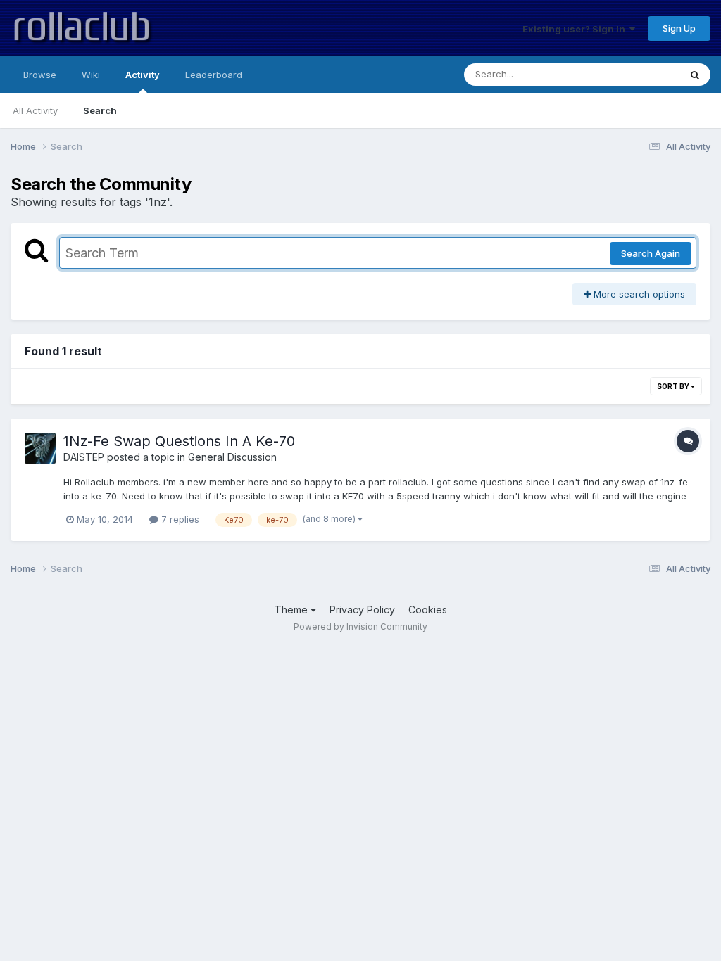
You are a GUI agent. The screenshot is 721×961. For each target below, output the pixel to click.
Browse (39, 74)
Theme (293, 610)
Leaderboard (213, 74)
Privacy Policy (362, 610)
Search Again (650, 253)
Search (100, 110)
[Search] (694, 74)
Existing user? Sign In (575, 28)
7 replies (178, 519)
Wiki (91, 74)
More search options (638, 294)
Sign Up (679, 28)
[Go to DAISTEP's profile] (40, 448)
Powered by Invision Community (360, 626)
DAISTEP (83, 457)
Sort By (674, 386)
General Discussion (232, 457)
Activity (142, 74)
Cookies (427, 610)
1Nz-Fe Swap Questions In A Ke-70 (179, 441)
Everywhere (635, 74)
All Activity (35, 110)
